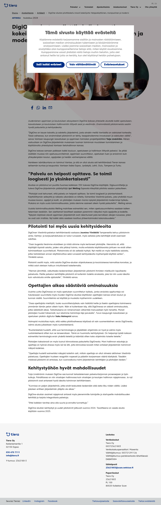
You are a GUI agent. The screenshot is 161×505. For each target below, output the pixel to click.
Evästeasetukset (114, 64)
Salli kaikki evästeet (48, 64)
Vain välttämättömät (82, 64)
